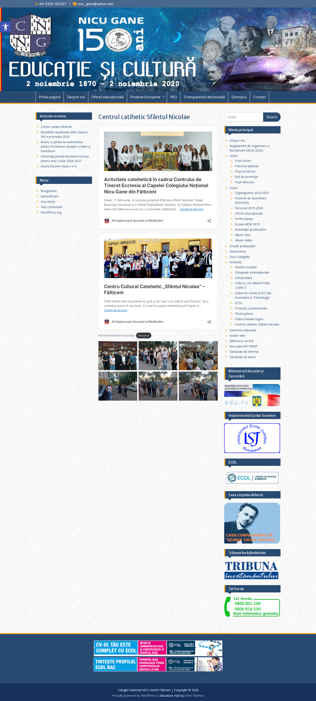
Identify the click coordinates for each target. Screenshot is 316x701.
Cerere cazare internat (56, 127)
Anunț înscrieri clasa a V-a (58, 166)
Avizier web (237, 335)
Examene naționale (243, 330)
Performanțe (244, 219)
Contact (259, 97)
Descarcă (143, 335)
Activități (235, 262)
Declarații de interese (244, 352)
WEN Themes (194, 695)
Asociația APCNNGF (244, 346)
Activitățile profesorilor (250, 229)
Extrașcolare (243, 278)
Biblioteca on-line (242, 341)
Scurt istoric (243, 161)
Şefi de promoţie (246, 177)
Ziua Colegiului (240, 257)
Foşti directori (244, 182)
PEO (173, 97)
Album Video (243, 240)
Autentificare (49, 196)
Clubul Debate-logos (249, 319)
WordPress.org (51, 212)
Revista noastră (246, 267)
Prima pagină (49, 97)
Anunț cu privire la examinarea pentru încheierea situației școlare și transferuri (66, 146)
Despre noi (76, 97)
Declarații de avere (243, 357)
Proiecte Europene (145, 97)
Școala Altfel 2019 (247, 224)
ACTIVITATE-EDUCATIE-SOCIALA (116, 335)
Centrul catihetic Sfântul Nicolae (257, 324)
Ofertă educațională (108, 97)
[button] (5, 27)
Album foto (243, 235)
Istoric (234, 156)
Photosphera (244, 314)
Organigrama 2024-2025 (252, 193)
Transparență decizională (204, 97)
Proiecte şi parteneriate (251, 308)
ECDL (239, 303)
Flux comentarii (51, 207)
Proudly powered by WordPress (134, 695)
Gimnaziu (239, 97)
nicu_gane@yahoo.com (95, 4)
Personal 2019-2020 (249, 208)
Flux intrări (48, 202)
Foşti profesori (245, 171)
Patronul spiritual (246, 166)
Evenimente (238, 251)
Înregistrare (49, 191)
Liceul (234, 188)
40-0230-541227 (52, 4)
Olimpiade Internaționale (252, 272)
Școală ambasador (243, 246)
